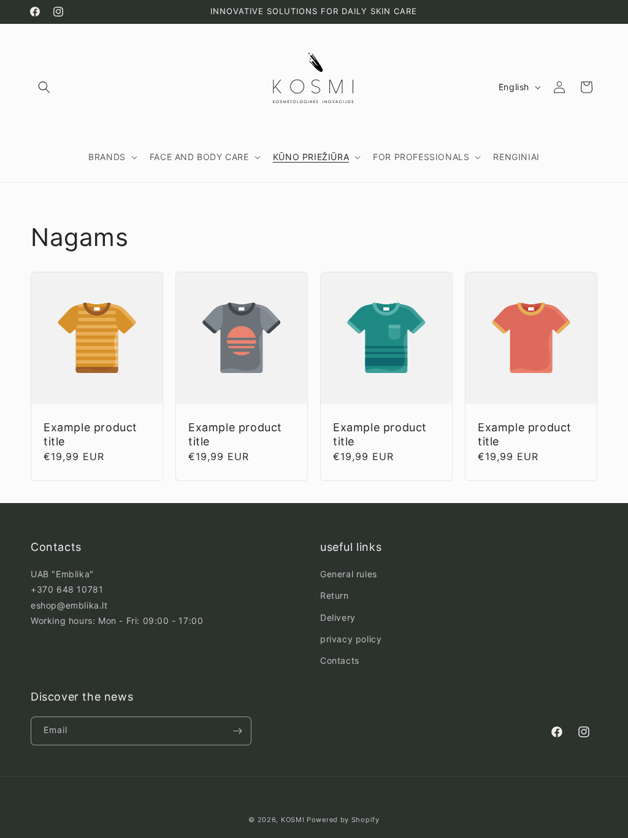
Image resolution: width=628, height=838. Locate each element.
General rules (348, 574)
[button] (44, 87)
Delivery (338, 617)
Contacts (339, 660)
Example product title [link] (90, 434)
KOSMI (293, 819)
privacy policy (350, 639)
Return (334, 595)
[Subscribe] (237, 731)
